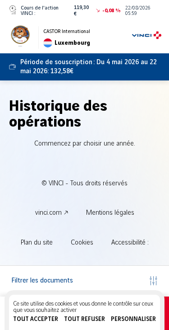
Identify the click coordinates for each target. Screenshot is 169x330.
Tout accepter (35, 319)
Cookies (82, 242)
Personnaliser (133, 319)
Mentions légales (110, 213)
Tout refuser (84, 319)
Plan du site (37, 242)
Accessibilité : (130, 242)
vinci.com (48, 213)
